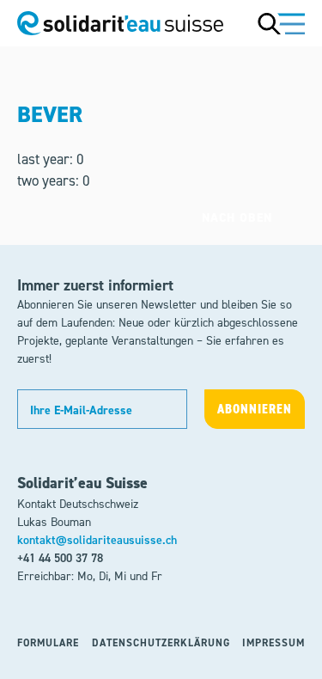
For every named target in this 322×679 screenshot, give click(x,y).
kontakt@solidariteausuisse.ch (97, 540)
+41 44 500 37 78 (60, 558)
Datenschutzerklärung (161, 643)
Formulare (48, 643)
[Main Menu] (281, 23)
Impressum (273, 643)
